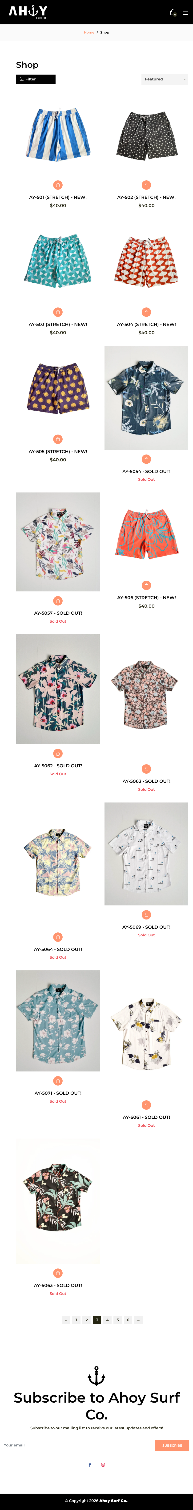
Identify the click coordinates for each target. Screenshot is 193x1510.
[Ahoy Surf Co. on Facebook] (90, 1464)
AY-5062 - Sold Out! (58, 765)
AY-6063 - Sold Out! (58, 1285)
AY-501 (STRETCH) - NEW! (58, 197)
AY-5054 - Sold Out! (146, 471)
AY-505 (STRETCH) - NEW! (58, 451)
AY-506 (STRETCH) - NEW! (146, 597)
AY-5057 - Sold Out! (58, 613)
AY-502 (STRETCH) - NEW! (146, 197)
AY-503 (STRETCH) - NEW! (58, 324)
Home (89, 32)
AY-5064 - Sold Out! (58, 949)
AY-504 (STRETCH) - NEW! (146, 324)
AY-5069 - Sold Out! (146, 927)
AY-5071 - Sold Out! (58, 1093)
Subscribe (172, 1445)
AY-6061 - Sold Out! (146, 1117)
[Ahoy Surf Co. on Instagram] (103, 1464)
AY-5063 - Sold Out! (146, 781)
